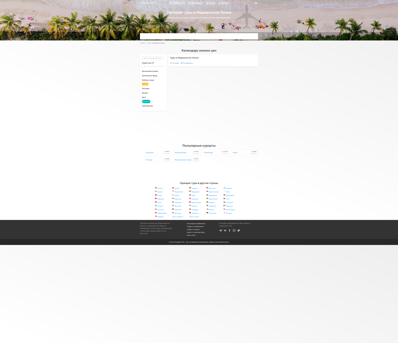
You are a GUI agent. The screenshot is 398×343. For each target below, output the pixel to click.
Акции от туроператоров (196, 232)
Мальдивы (230, 195)
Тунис (159, 202)
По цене (175, 63)
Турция (194, 188)
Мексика (178, 199)
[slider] (142, 66)
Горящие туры (178, 3)
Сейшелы (178, 202)
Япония (229, 213)
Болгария (229, 202)
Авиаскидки (196, 3)
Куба (193, 195)
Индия (159, 192)
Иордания (195, 192)
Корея (177, 195)
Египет (177, 188)
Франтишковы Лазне (186, 160)
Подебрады (216, 152)
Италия (194, 206)
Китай (159, 195)
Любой (145, 84)
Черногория (196, 202)
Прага (245, 152)
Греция (160, 206)
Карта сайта (191, 235)
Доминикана (214, 192)
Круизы (225, 3)
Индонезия (179, 192)
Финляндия (230, 210)
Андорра (195, 210)
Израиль (229, 188)
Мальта (212, 210)
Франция (229, 206)
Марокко (160, 199)
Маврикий (213, 195)
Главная (142, 43)
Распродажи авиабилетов (196, 224)
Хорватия (212, 206)
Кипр (228, 192)
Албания (195, 213)
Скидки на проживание (195, 226)
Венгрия (178, 213)
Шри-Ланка (213, 199)
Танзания (212, 213)
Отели (211, 3)
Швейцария (161, 213)
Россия (160, 188)
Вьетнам (212, 188)
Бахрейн (160, 217)
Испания (178, 206)
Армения (178, 210)
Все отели (146, 101)
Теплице (157, 160)
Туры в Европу (177, 217)
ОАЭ (227, 199)
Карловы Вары (186, 152)
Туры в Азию (194, 217)
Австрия (160, 210)
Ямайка (212, 202)
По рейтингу (188, 63)
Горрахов (157, 152)
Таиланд (195, 199)
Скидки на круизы (193, 229)
